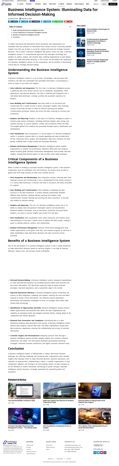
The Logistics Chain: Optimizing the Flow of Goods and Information (92, 427)
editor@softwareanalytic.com (73, 445)
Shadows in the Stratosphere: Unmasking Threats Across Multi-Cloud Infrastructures (98, 51)
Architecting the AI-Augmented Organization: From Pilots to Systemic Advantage (97, 41)
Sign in (104, 4)
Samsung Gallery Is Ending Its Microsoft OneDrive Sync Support (91, 401)
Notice (48, 449)
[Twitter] (98, 452)
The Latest (81, 26)
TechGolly (114, 0)
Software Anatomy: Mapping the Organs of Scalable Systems (97, 60)
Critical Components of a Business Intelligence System (30, 32)
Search (97, 4)
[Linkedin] (95, 452)
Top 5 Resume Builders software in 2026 (21, 400)
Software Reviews (31, 451)
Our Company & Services (8, 0)
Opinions (28, 449)
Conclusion (16, 37)
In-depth (28, 447)
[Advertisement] (40, 265)
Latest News (29, 445)
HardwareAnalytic (105, 0)
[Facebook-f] (104, 452)
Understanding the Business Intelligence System (28, 30)
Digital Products (50, 447)
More (87, 4)
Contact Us (98, 445)
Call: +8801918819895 (70, 451)
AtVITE (95, 0)
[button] (13, 22)
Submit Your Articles (22, 0)
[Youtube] (101, 452)
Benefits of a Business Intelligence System (26, 35)
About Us (50, 459)
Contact (32, 0)
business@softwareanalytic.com (73, 447)
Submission (60, 459)
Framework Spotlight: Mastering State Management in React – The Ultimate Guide (22, 427)
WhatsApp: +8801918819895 (72, 449)
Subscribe (113, 4)
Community (49, 445)
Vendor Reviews (30, 453)
